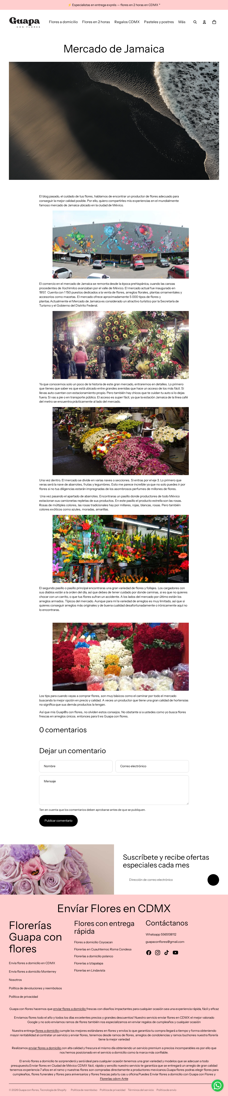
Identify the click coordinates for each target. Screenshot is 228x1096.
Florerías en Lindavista (89, 970)
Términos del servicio (141, 1090)
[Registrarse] (213, 880)
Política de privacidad (23, 997)
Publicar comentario (58, 821)
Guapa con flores (28, 1090)
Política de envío (166, 1090)
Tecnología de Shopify (53, 1090)
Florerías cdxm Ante (114, 1079)
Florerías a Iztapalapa (88, 963)
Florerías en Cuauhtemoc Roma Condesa (102, 949)
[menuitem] (63, 22)
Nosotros (15, 980)
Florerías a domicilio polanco (93, 956)
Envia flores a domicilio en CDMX (32, 963)
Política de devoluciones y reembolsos (35, 988)
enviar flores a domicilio (69, 1009)
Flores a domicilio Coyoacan (93, 942)
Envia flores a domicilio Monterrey (32, 972)
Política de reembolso (84, 1090)
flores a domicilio (47, 1031)
